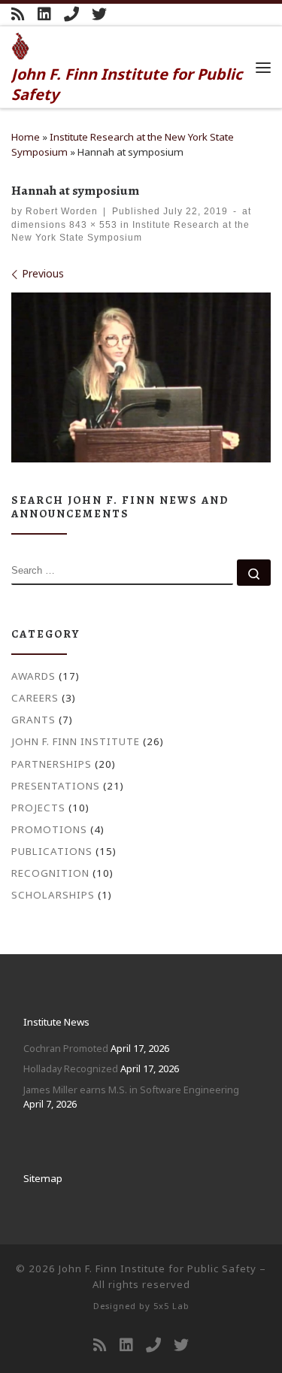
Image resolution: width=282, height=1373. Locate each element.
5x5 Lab (171, 1305)
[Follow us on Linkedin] (44, 14)
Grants (33, 719)
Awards (33, 676)
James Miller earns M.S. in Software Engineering (131, 1089)
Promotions (49, 829)
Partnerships (51, 764)
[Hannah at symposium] (141, 377)
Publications (51, 851)
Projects (38, 807)
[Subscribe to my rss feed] (18, 14)
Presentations (55, 786)
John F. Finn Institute (75, 741)
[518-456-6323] (71, 14)
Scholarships (53, 895)
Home (25, 137)
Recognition (50, 873)
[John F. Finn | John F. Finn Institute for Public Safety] (20, 44)
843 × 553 (91, 224)
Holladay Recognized (70, 1068)
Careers (35, 698)
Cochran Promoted (65, 1048)
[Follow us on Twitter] (99, 14)
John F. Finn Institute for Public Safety (157, 1268)
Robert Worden (62, 211)
